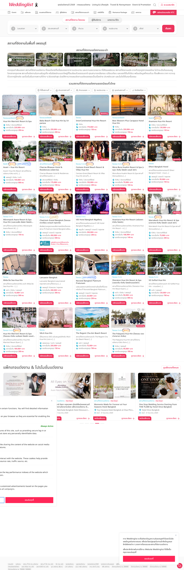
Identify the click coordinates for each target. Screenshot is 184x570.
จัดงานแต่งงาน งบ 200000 (120, 567)
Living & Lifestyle (100, 4)
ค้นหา (168, 28)
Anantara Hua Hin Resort (160, 121)
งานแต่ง (10, 564)
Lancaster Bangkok (48, 277)
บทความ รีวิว (113, 20)
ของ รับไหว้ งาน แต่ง (42, 567)
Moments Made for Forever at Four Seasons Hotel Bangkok (110, 405)
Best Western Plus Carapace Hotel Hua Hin (128, 122)
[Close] (175, 535)
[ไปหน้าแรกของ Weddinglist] (23, 5)
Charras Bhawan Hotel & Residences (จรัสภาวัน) (51, 168)
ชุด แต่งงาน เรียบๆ (57, 567)
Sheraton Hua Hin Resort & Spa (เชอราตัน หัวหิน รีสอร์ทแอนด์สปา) (126, 281)
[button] (10, 59)
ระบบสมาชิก (169, 4)
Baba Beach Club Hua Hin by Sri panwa (54, 122)
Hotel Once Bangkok (150, 410)
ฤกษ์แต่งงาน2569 (93, 564)
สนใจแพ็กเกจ (99, 418)
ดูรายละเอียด (27, 136)
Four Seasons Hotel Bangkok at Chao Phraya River (116, 410)
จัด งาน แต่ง (59, 564)
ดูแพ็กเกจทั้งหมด (171, 367)
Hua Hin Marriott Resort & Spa (17, 121)
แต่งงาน (18, 564)
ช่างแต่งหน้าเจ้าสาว (13, 567)
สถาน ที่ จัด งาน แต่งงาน (30, 564)
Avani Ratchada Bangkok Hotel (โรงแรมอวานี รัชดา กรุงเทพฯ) (70, 410)
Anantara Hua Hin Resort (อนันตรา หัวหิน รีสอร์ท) (127, 221)
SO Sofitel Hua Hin (157, 280)
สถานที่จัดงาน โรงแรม (75, 20)
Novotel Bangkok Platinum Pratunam (88, 282)
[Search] (154, 5)
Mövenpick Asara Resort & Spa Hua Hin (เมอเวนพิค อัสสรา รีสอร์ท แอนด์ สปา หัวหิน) (17, 221)
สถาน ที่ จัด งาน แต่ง (47, 564)
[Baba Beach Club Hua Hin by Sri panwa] (56, 105)
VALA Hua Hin (46, 333)
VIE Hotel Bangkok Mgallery (89, 220)
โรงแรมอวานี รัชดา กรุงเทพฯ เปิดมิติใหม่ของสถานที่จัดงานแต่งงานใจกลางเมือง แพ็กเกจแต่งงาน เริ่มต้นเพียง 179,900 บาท (69, 405)
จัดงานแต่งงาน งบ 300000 (139, 567)
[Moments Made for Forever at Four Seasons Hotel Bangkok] (114, 386)
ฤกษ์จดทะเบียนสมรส (107, 564)
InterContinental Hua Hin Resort (91, 121)
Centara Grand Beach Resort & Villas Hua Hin (90, 168)
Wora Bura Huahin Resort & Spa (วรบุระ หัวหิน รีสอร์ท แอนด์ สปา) (128, 168)
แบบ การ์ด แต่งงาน (81, 567)
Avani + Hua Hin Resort (14, 167)
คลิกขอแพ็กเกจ (10, 136)
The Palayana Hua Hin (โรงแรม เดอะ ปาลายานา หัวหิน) (128, 335)
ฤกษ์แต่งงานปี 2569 (66, 4)
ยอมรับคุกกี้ (149, 558)
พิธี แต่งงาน (105, 567)
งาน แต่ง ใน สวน (95, 567)
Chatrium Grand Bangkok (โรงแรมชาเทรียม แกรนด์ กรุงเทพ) (55, 221)
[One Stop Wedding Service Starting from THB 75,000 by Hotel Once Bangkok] (159, 386)
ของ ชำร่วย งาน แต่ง (28, 567)
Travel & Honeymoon (120, 4)
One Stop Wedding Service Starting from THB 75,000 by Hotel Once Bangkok (158, 405)
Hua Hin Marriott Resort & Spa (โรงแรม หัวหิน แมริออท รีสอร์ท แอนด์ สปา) (18, 335)
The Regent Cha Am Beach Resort (91, 333)
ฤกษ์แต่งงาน (70, 564)
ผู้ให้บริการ (96, 20)
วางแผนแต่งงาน (83, 4)
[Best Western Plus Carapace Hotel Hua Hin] (128, 105)
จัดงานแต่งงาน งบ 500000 (158, 567)
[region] (149, 549)
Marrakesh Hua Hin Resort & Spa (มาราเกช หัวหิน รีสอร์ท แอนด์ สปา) (164, 221)
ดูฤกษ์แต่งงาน (80, 564)
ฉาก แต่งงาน (69, 567)
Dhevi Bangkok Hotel (158, 167)
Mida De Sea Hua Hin (13, 280)
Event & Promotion (141, 4)
